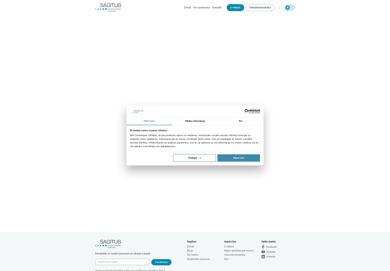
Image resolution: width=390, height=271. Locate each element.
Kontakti (217, 7)
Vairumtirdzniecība (260, 7)
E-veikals (235, 7)
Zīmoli (187, 7)
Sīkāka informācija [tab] (195, 121)
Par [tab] (241, 121)
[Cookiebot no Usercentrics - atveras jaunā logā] (247, 111)
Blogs (190, 250)
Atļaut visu (238, 158)
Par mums (192, 254)
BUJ (226, 259)
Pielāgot (192, 158)
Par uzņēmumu (201, 7)
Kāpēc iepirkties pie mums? (239, 250)
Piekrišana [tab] (149, 121)
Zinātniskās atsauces (198, 259)
